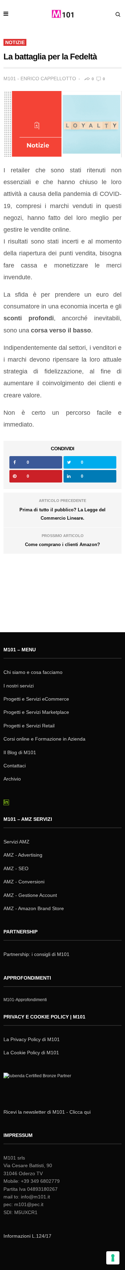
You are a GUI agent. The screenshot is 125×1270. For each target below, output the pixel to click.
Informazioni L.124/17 (27, 1236)
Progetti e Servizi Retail (29, 725)
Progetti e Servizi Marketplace (36, 712)
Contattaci (14, 765)
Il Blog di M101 (19, 752)
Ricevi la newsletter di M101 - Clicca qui (47, 1112)
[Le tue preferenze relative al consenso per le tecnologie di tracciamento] (112, 1257)
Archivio (12, 779)
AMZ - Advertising (22, 855)
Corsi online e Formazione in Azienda (44, 739)
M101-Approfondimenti (25, 999)
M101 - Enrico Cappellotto (39, 78)
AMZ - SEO (15, 868)
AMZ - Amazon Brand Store (33, 908)
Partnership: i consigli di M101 (36, 954)
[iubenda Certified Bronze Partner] (38, 1084)
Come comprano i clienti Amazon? (62, 544)
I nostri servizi (18, 685)
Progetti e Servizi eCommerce (36, 699)
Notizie (15, 42)
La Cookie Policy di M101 (31, 1052)
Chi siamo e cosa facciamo (32, 672)
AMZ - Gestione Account (30, 895)
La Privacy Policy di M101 (31, 1039)
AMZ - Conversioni (23, 881)
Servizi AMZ (16, 841)
